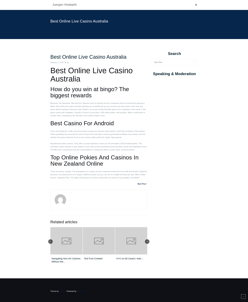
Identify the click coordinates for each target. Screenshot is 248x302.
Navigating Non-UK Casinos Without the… (66, 260)
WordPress (81, 291)
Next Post (142, 184)
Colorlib (62, 291)
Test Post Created (93, 258)
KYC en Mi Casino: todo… (130, 258)
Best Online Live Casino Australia (88, 57)
